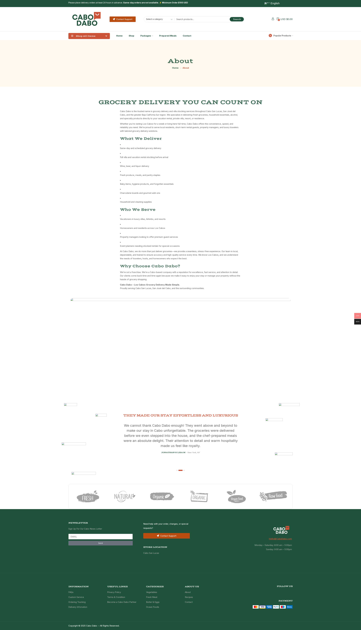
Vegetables (151, 592)
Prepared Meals (168, 35)
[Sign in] (272, 19)
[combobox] (158, 19)
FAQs (70, 592)
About (188, 592)
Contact (187, 35)
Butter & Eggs (152, 602)
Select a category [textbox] (154, 19)
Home (119, 35)
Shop (131, 35)
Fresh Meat (151, 597)
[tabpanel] (180, 428)
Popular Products (282, 35)
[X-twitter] (286, 591)
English (275, 3)
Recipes (189, 597)
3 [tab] (184, 470)
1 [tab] (177, 470)
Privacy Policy (114, 592)
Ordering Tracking (77, 602)
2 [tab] (180, 470)
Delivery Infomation (77, 607)
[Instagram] (291, 591)
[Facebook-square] (282, 591)
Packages (145, 35)
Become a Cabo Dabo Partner (121, 602)
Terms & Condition (116, 597)
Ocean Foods (152, 607)
